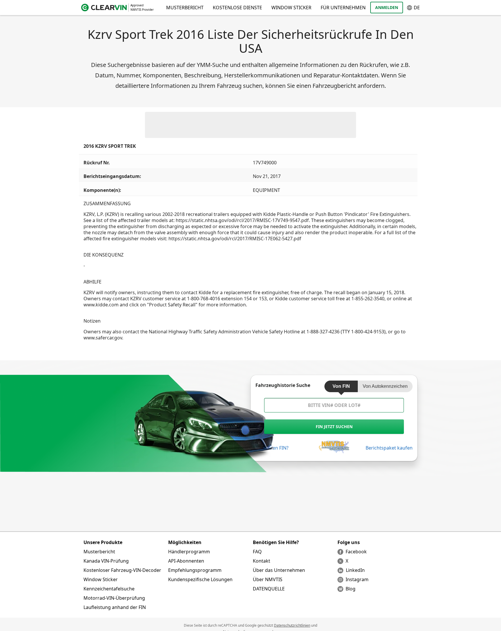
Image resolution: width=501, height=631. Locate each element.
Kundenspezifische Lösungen (200, 579)
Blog (350, 588)
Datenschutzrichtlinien (292, 625)
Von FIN (341, 386)
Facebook (356, 551)
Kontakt (261, 561)
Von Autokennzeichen (385, 386)
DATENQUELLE (269, 588)
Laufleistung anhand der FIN (115, 607)
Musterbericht (99, 551)
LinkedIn (355, 570)
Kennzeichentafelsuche (109, 588)
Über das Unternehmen (279, 570)
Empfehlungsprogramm (195, 570)
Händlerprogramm (189, 551)
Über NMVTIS (267, 579)
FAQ (257, 551)
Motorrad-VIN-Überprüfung (114, 598)
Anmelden (386, 7)
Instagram (357, 579)
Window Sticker (291, 7)
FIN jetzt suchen (334, 426)
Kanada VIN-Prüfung (106, 561)
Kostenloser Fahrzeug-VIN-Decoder (122, 570)
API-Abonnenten (186, 561)
